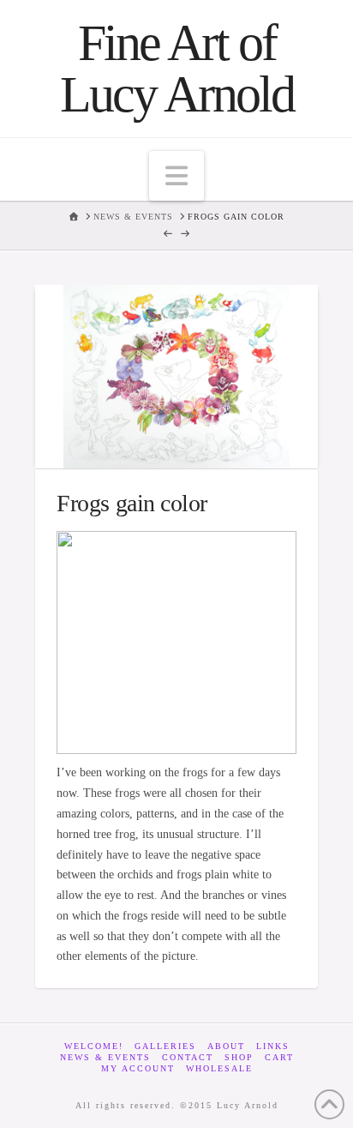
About (226, 1046)
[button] (176, 176)
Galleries (165, 1046)
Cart (279, 1057)
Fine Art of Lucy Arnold (177, 68)
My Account (138, 1068)
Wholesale (219, 1068)
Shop (239, 1057)
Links (273, 1046)
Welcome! (93, 1046)
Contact (187, 1057)
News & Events (105, 1057)
